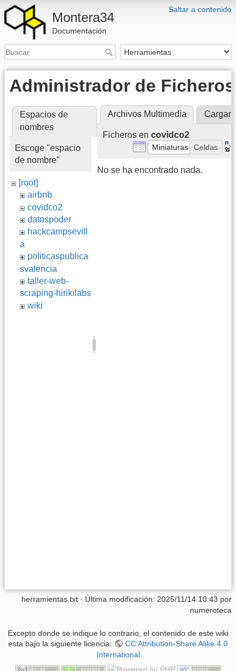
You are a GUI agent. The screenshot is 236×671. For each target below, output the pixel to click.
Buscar (110, 52)
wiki (35, 305)
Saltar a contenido (200, 9)
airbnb (39, 194)
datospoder (49, 219)
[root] (28, 182)
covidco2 (45, 207)
